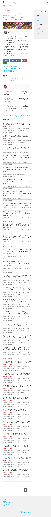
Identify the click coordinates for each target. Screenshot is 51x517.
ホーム (4, 499)
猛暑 (24, 464)
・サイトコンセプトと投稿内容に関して (12, 68)
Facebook (6, 60)
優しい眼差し (19, 243)
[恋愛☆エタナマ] (9, 2)
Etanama (29, 512)
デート (18, 198)
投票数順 (22, 78)
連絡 (29, 404)
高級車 (24, 17)
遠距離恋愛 (25, 219)
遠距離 (21, 219)
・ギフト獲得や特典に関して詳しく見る (12, 66)
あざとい (18, 368)
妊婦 (19, 142)
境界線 (26, 186)
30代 (17, 231)
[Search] (46, 12)
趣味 (28, 330)
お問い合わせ (6, 505)
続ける (22, 428)
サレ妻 (18, 392)
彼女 (22, 354)
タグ (37, 34)
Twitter (12, 60)
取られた (21, 268)
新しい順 (16, 78)
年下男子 (22, 231)
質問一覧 (5, 6)
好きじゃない (23, 152)
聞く (23, 256)
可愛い (24, 186)
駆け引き (29, 306)
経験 (25, 282)
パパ (26, 342)
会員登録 (38, 20)
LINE (5, 63)
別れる (18, 416)
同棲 (19, 174)
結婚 (23, 130)
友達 (23, 162)
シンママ (24, 342)
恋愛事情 (25, 440)
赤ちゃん (23, 142)
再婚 (23, 440)
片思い (28, 452)
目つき (29, 243)
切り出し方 (19, 256)
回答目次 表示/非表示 (8, 81)
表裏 (29, 368)
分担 (17, 174)
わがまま (20, 186)
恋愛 (17, 130)
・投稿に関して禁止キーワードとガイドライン (14, 70)
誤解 (28, 162)
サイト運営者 (6, 504)
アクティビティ (39, 31)
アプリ (18, 452)
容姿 (28, 476)
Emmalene (24, 512)
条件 (19, 130)
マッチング (21, 452)
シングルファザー (20, 318)
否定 (20, 428)
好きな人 (26, 162)
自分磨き (25, 330)
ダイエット (19, 330)
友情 (17, 268)
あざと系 (21, 368)
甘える (29, 186)
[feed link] (25, 490)
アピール (11, 17)
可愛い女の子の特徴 (23, 476)
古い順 (11, 78)
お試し (18, 152)
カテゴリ (38, 33)
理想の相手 (28, 380)
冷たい (21, 162)
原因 (21, 256)
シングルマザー (26, 318)
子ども (29, 342)
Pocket (24, 60)
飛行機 (28, 219)
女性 (19, 231)
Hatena (18, 60)
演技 (27, 368)
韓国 (26, 428)
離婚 (26, 231)
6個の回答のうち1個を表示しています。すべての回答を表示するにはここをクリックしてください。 (17, 116)
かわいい (25, 368)
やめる (18, 428)
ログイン (38, 19)
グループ (18, 162)
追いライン (27, 404)
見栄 (21, 17)
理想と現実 (24, 380)
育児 (24, 174)
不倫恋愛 (20, 282)
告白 (20, 152)
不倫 (17, 282)
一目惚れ (18, 476)
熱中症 (22, 464)
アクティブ (29, 78)
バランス (18, 380)
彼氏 (24, 354)
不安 (17, 219)
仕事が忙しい (19, 354)
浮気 (22, 392)
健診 (17, 142)
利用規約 (5, 501)
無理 (21, 130)
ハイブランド (16, 17)
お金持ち (6, 17)
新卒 (26, 354)
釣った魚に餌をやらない (22, 306)
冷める (23, 282)
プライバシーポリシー (8, 502)
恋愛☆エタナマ (23, 511)
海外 (19, 219)
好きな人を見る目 (25, 243)
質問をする (11, 6)
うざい (18, 186)
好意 (27, 152)
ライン (20, 404)
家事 (21, 174)
